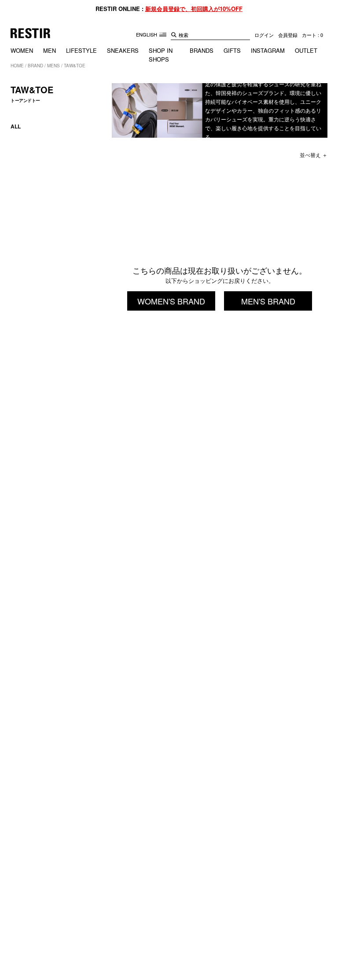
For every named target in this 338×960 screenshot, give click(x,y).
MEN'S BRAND (268, 301)
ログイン (264, 34)
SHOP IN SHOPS (161, 54)
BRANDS (201, 50)
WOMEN (22, 50)
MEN (49, 50)
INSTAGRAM (268, 50)
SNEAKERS (123, 50)
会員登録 (288, 34)
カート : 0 (312, 34)
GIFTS (232, 50)
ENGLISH (147, 34)
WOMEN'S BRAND (171, 301)
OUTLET (306, 50)
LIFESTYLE (81, 50)
